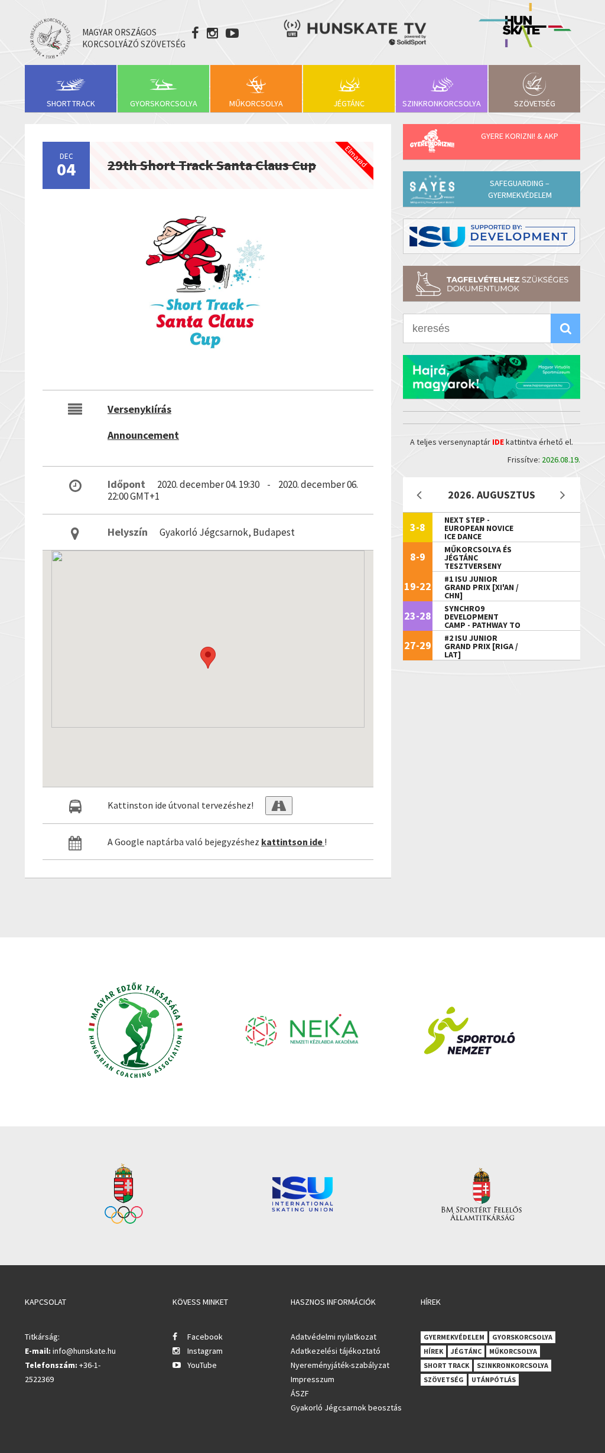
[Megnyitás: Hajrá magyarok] (491, 377)
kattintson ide (292, 842)
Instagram (205, 1351)
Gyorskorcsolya (163, 103)
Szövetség (534, 103)
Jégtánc (349, 103)
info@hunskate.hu (84, 1351)
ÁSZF (300, 1393)
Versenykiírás (139, 409)
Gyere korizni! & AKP (519, 136)
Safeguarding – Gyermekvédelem (520, 189)
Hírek (433, 1351)
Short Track (71, 103)
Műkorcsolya (256, 103)
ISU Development (491, 236)
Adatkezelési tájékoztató (335, 1351)
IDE (498, 441)
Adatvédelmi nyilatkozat (333, 1336)
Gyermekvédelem (454, 1337)
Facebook (205, 1336)
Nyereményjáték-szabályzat (340, 1365)
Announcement (143, 435)
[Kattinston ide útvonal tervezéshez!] (278, 805)
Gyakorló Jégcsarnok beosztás (346, 1407)
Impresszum (312, 1379)
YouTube (202, 1365)
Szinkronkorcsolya (441, 103)
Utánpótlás (493, 1379)
